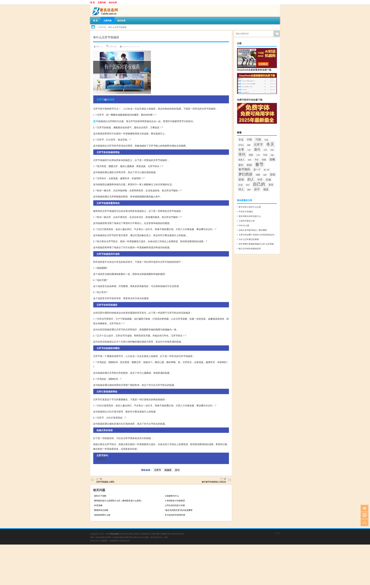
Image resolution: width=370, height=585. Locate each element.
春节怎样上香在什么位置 (250, 206)
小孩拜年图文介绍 (247, 220)
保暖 (248, 145)
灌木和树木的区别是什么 (250, 216)
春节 (259, 164)
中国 (249, 139)
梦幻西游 (245, 173)
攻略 (272, 159)
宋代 (241, 154)
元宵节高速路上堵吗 (105, 481)
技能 (264, 159)
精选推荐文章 (146, 533)
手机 (256, 159)
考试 (247, 185)
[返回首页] (364, 508)
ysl (102, 47)
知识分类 (113, 2)
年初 (265, 154)
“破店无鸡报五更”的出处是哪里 (179, 510)
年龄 (272, 155)
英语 (271, 184)
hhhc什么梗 (244, 225)
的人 (250, 179)
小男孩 (277, 533)
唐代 (257, 149)
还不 (257, 189)
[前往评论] (364, 515)
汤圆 (258, 174)
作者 (266, 140)
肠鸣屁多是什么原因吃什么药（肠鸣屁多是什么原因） (118, 500)
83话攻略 (98, 505)
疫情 (241, 179)
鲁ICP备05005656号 (176, 533)
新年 (240, 165)
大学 (265, 150)
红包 (240, 184)
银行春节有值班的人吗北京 (214, 481)
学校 (272, 150)
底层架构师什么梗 (102, 514)
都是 (266, 189)
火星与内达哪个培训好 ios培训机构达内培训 (258, 234)
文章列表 (102, 2)
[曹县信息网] (105, 5)
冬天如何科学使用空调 (175, 514)
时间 (249, 165)
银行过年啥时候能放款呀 (250, 248)
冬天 (270, 144)
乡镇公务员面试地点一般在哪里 (253, 229)
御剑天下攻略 (100, 495)
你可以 (241, 145)
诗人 (241, 189)
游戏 (272, 174)
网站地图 (155, 533)
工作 (258, 155)
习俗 (258, 139)
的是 (260, 179)
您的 (249, 160)
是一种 (266, 169)
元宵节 (100, 99)
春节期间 (244, 169)
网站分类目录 (134, 533)
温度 (265, 175)
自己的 (259, 184)
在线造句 (101, 459)
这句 (95, 121)
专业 (240, 139)
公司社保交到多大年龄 (175, 505)
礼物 (268, 179)
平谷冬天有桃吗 (246, 211)
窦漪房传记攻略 (101, 510)
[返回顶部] (364, 522)
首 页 (92, 2)
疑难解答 (164, 533)
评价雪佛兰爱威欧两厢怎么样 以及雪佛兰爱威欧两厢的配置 (258, 243)
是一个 (257, 169)
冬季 (241, 149)
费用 (249, 190)
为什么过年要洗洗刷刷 (249, 239)
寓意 (251, 154)
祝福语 (110, 99)
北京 (249, 150)
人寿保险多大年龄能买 (175, 500)
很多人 (241, 159)
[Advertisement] (86, 565)
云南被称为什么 (172, 495)
